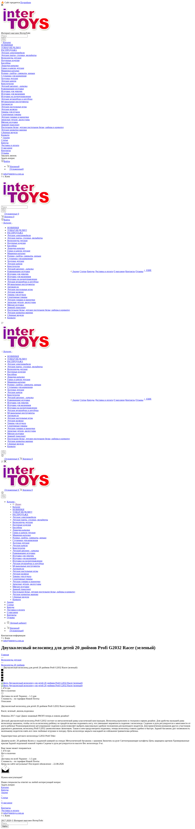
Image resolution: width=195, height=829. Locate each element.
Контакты (6, 808)
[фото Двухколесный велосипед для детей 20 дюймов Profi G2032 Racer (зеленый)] (42, 683)
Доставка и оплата (10, 810)
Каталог (16, 507)
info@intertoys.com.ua (13, 174)
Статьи (4, 797)
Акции (4, 792)
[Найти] (3, 39)
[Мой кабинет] (2, 456)
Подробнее (25, 2)
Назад (18, 504)
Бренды (5, 790)
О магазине (6, 803)
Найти (4, 826)
